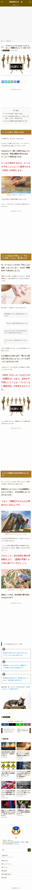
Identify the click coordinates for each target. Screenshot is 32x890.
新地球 (5, 870)
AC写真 (28, 687)
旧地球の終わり (6, 50)
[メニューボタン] (2, 2)
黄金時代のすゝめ (16, 2)
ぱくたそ (13, 687)
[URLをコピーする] (27, 724)
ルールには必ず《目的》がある (14, 113)
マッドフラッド (7, 864)
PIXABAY (15, 689)
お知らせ (5, 860)
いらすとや (4, 689)
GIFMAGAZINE (20, 687)
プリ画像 (10, 689)
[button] (4, 724)
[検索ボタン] (30, 2)
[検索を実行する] (29, 850)
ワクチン (5, 867)
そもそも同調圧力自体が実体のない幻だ (16, 121)
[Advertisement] (16, 24)
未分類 (5, 877)
